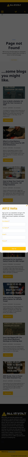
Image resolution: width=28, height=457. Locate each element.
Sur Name (5, 227)
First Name (5, 221)
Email (4, 234)
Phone (4, 241)
